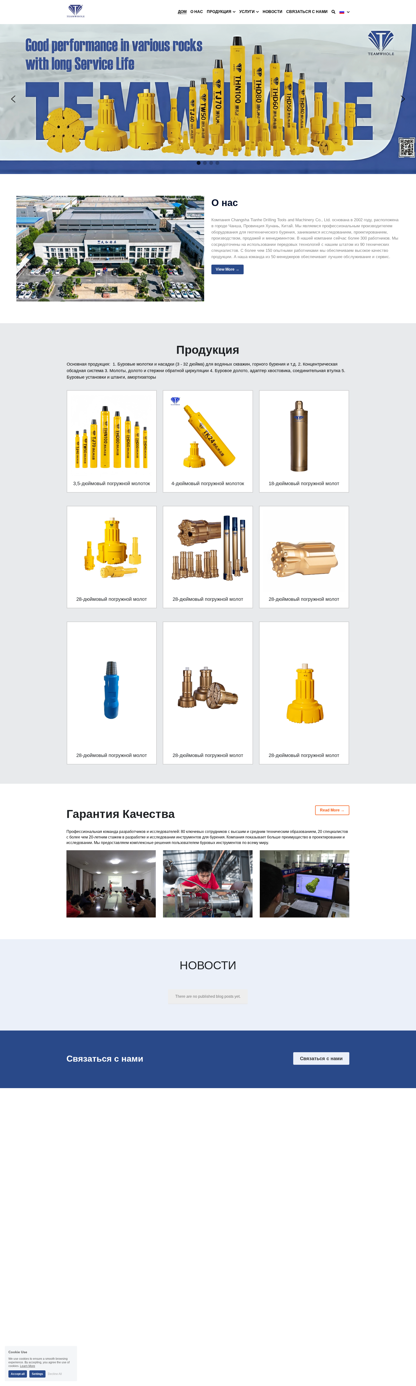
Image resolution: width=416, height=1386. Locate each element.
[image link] (76, 12)
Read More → (332, 810)
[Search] (333, 12)
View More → (227, 269)
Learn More (27, 1366)
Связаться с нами (321, 1058)
